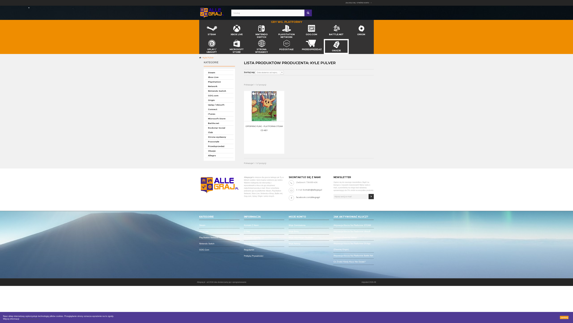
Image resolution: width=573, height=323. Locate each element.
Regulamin (249, 250)
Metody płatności (252, 243)
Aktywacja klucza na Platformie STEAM (352, 225)
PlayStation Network (214, 84)
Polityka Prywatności (29, 319)
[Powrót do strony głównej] (200, 57)
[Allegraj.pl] (212, 12)
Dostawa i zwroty (252, 237)
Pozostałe (213, 141)
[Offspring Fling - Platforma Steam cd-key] (264, 106)
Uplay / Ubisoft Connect (216, 107)
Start (201, 25)
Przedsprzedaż (216, 146)
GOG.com (213, 95)
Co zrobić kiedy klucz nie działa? (350, 261)
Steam (211, 72)
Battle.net (213, 123)
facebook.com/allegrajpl (308, 197)
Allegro (212, 155)
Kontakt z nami (251, 225)
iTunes (211, 114)
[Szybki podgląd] (281, 100)
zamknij (564, 317)
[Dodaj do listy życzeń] (281, 108)
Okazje (212, 151)
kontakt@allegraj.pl (312, 190)
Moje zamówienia (297, 225)
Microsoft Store (216, 118)
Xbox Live (213, 77)
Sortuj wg (249, 72)
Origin (211, 100)
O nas (247, 231)
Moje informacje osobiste (301, 237)
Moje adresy (294, 243)
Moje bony (294, 231)
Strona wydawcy (217, 137)
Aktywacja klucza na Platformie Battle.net (353, 255)
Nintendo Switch (217, 91)
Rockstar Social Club (216, 130)
